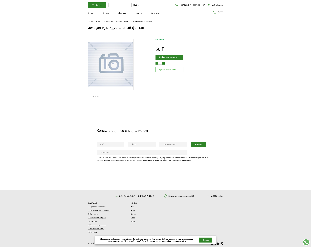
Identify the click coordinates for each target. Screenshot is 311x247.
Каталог (99, 5)
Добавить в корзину (168, 57)
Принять (206, 240)
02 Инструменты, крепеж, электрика (99, 210)
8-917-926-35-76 (185, 5)
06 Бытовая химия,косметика (97, 225)
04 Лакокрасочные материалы (97, 217)
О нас (90, 13)
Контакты (155, 13)
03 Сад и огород (108, 21)
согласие (144, 239)
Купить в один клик (167, 70)
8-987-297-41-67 (199, 5)
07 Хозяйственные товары (96, 228)
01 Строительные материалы (96, 207)
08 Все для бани (93, 232)
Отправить (198, 144)
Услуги (139, 13)
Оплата (106, 13)
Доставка (122, 13)
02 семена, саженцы (122, 21)
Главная (90, 21)
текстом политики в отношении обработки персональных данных (163, 160)
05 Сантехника (92, 221)
